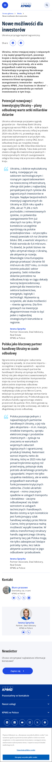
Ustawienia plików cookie (26, 750)
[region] (26, 745)
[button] (14, 598)
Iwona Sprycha (18, 328)
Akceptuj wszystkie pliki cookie (26, 757)
